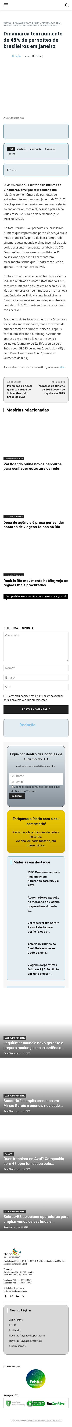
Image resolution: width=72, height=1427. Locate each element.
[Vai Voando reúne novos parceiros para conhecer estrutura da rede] (36, 438)
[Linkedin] (17, 1296)
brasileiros (21, 149)
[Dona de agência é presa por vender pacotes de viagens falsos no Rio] (36, 496)
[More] (57, 130)
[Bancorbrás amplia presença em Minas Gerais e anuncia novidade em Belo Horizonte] (36, 1087)
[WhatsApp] (49, 130)
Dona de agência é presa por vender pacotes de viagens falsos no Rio (33, 524)
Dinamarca (50, 149)
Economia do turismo (26, 23)
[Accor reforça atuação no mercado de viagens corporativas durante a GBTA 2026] (18, 900)
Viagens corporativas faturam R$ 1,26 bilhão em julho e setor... (43, 969)
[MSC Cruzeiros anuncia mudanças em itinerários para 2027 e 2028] (18, 874)
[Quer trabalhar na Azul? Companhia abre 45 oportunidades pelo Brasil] (36, 1144)
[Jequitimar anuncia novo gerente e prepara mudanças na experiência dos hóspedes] (36, 1029)
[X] (33, 130)
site (62, 367)
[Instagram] (11, 1296)
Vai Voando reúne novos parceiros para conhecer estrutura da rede (32, 466)
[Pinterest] (41, 130)
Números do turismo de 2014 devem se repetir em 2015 (52, 389)
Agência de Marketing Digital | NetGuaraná (44, 1420)
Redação (16, 56)
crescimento (35, 149)
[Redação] (7, 56)
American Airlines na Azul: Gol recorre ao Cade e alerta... (42, 948)
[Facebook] (25, 130)
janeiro (12, 153)
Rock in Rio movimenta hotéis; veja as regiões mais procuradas (35, 583)
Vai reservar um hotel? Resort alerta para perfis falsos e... (43, 927)
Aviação (8, 1154)
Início (7, 23)
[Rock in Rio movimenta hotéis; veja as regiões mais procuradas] (36, 555)
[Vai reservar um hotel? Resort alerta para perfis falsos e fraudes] (18, 925)
